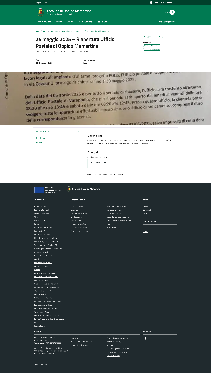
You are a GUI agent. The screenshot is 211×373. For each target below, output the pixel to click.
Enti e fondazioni (40, 220)
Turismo (109, 224)
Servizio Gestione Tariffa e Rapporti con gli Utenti (49, 321)
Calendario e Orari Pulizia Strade (46, 276)
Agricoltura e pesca (77, 206)
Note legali (111, 345)
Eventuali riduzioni (41, 280)
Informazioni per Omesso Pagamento (47, 301)
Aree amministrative (41, 213)
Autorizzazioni (76, 220)
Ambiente (74, 210)
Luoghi (145, 228)
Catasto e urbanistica (78, 224)
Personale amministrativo (43, 227)
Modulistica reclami (41, 259)
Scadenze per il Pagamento (44, 297)
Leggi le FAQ (75, 338)
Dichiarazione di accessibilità (117, 352)
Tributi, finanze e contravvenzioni (119, 220)
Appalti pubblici (76, 217)
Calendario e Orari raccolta (44, 255)
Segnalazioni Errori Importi (43, 305)
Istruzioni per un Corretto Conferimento (48, 248)
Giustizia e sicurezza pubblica (117, 206)
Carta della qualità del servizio (45, 273)
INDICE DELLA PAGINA (42, 131)
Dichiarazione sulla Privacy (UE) (45, 234)
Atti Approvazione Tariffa (43, 290)
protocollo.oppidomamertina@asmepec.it (53, 350)
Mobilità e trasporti (114, 213)
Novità (59, 21)
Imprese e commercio (114, 210)
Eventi (145, 231)
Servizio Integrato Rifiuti (43, 262)
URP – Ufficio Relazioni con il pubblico (48, 348)
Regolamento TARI (41, 294)
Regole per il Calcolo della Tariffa (46, 283)
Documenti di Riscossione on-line (46, 308)
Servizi (70, 21)
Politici (36, 224)
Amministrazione (44, 21)
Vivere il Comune (85, 21)
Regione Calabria (41, 2)
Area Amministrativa (98, 162)
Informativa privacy (114, 341)
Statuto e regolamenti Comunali (46, 241)
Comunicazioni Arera (41, 312)
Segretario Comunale (42, 210)
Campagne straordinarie (43, 252)
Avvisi (145, 213)
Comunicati (147, 210)
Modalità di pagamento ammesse (46, 315)
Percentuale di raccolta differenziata (47, 287)
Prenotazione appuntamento (81, 341)
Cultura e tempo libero (79, 227)
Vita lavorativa (112, 227)
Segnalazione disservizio (79, 345)
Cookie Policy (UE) (113, 355)
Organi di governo (40, 206)
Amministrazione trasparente (117, 338)
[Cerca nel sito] (172, 12)
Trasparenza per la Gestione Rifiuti (46, 245)
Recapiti (37, 269)
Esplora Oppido (103, 21)
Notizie (145, 206)
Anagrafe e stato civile (79, 213)
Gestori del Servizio (41, 266)
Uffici (36, 217)
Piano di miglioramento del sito (45, 238)
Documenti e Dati (40, 231)
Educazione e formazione (80, 231)
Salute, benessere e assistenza (118, 217)
